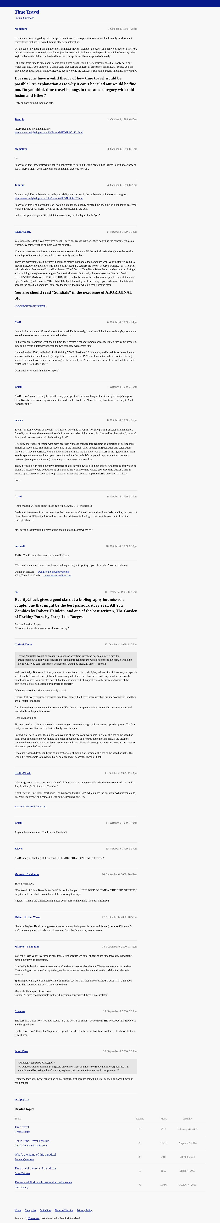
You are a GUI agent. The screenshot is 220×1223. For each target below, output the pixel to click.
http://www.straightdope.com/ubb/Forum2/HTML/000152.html (49, 198)
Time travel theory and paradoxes (35, 1168)
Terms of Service (64, 1210)
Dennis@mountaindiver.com (53, 571)
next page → (22, 1099)
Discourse (33, 1218)
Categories (30, 1210)
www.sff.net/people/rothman (30, 305)
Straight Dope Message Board (18, 3)
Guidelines (45, 1210)
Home (18, 1210)
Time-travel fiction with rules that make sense (43, 1182)
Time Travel (27, 12)
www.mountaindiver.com (57, 575)
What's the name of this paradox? (35, 1154)
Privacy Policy (84, 1210)
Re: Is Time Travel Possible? (33, 1140)
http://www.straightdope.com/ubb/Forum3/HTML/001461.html (49, 132)
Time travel (22, 1127)
